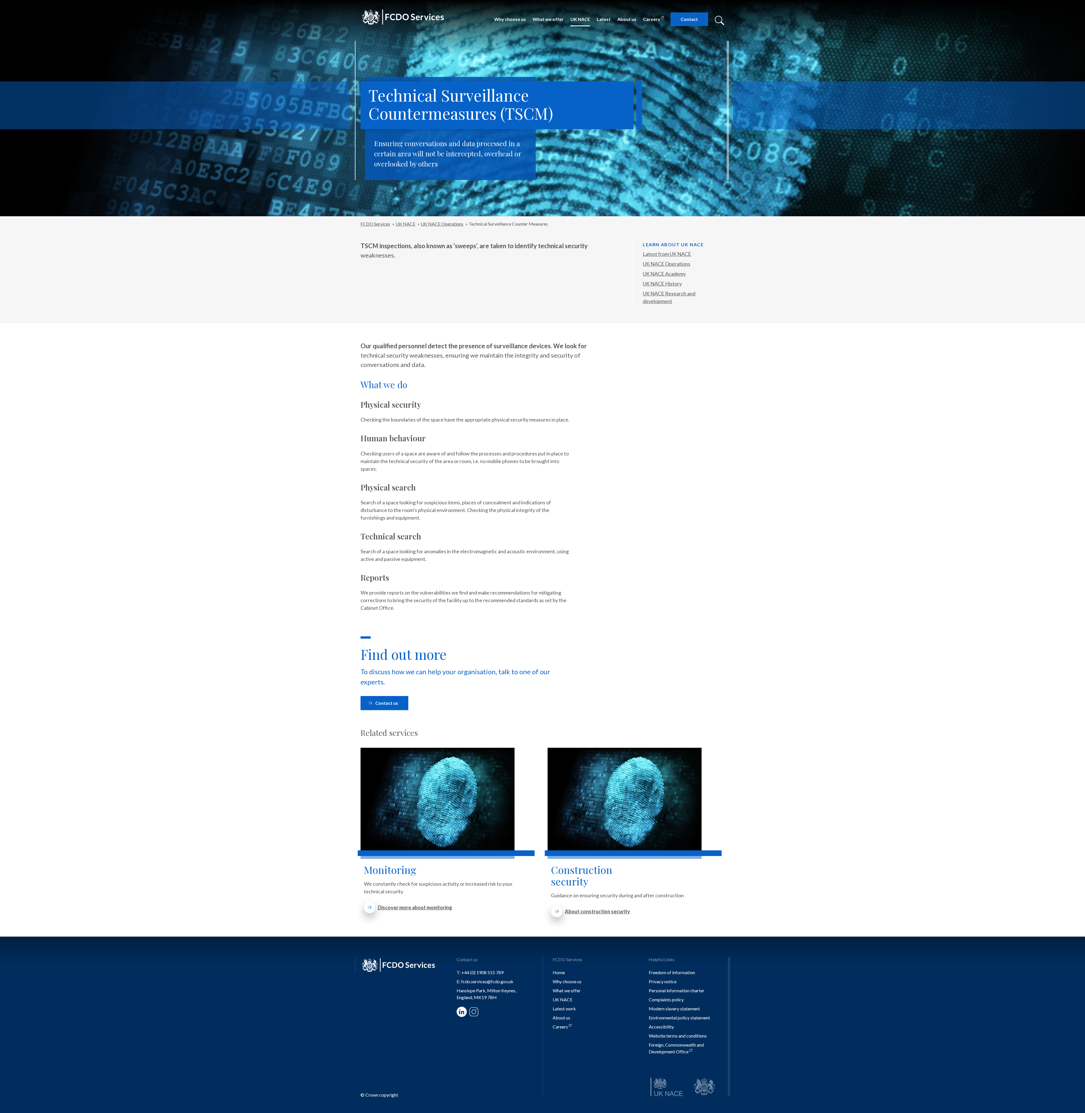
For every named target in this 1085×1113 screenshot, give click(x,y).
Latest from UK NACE (667, 254)
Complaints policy (666, 999)
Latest (604, 19)
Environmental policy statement (679, 1017)
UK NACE (580, 19)
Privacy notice (662, 981)
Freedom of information (672, 972)
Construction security (581, 875)
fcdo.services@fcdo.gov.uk (487, 981)
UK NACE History (662, 283)
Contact (689, 19)
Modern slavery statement (674, 1008)
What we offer (548, 19)
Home (559, 972)
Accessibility (661, 1026)
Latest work (564, 1008)
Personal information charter (676, 990)
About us (626, 19)
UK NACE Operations (666, 264)
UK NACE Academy (664, 274)
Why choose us (510, 19)
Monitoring (390, 870)
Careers (651, 19)
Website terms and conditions (678, 1035)
